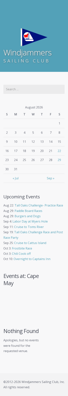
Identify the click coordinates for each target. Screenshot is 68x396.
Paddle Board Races (28, 211)
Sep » (50, 178)
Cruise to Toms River (29, 227)
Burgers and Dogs (28, 216)
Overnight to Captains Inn (32, 259)
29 (59, 160)
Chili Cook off (21, 254)
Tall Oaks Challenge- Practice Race (39, 205)
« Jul (16, 178)
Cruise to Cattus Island (30, 243)
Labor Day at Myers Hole (30, 221)
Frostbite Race (22, 248)
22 (59, 151)
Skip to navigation (7, 18)
